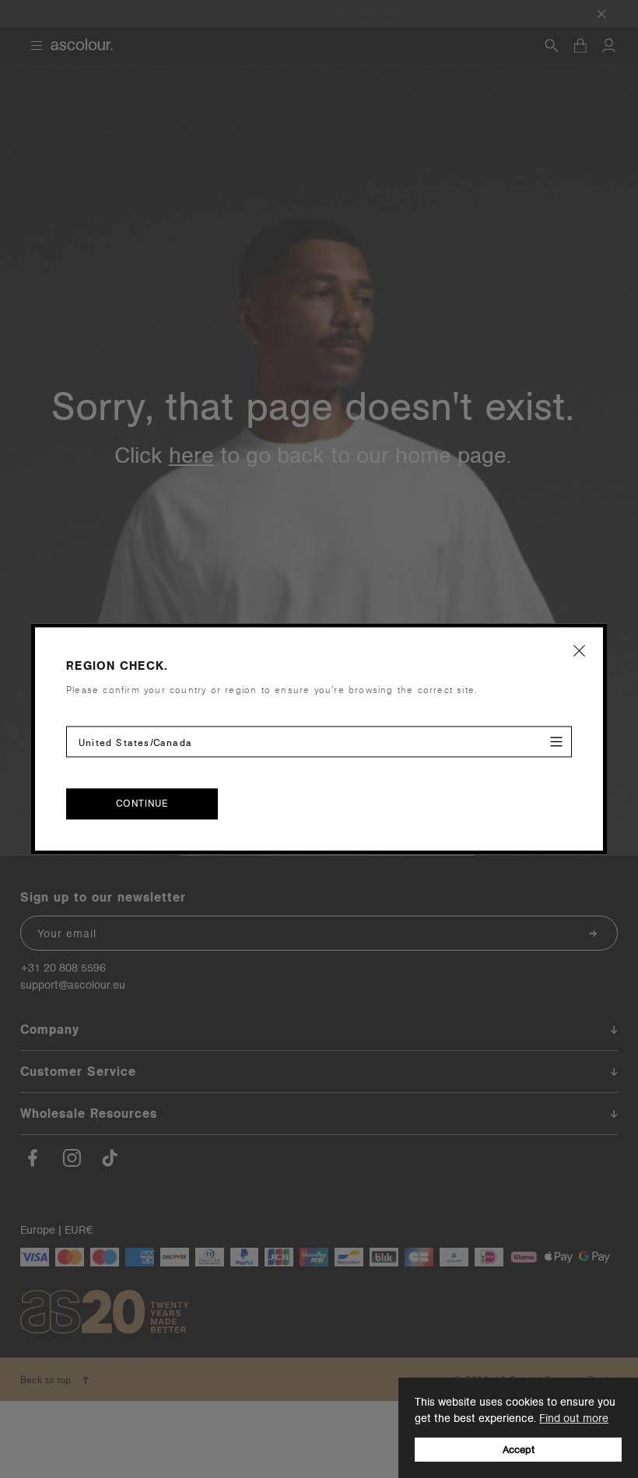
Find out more (573, 1418)
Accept (519, 1449)
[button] (579, 650)
